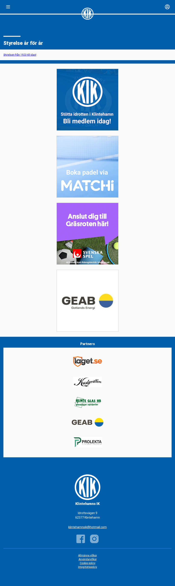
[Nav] (8, 7)
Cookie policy (87, 563)
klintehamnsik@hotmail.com (87, 527)
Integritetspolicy (87, 567)
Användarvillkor (88, 559)
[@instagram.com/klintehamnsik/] (94, 539)
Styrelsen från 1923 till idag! (19, 54)
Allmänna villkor (87, 555)
